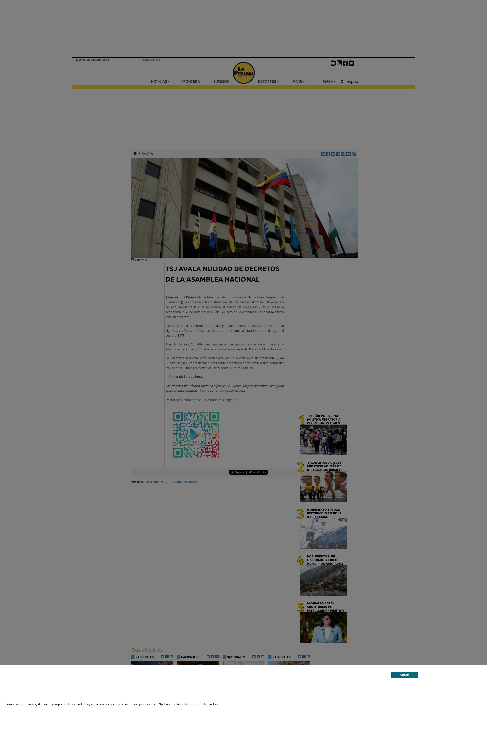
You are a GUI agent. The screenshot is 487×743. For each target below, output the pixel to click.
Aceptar (404, 674)
